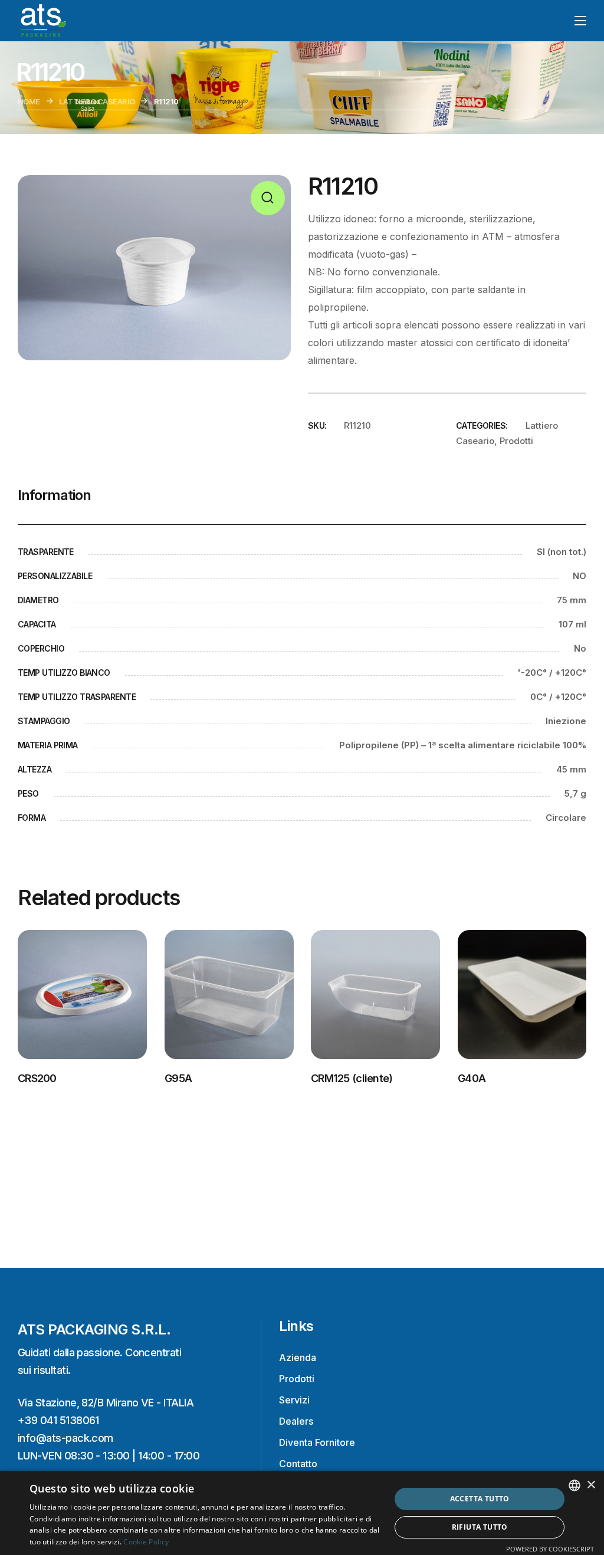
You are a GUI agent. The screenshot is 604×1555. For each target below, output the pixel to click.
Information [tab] (54, 495)
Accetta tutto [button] (480, 1499)
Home (29, 101)
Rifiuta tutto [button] (480, 1527)
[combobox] (574, 1485)
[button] (268, 198)
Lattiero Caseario (96, 101)
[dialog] (302, 1513)
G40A (471, 1077)
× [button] (590, 1485)
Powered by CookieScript (550, 1548)
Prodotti (516, 440)
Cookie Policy (146, 1542)
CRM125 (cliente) (351, 1077)
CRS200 (37, 1077)
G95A (178, 1077)
